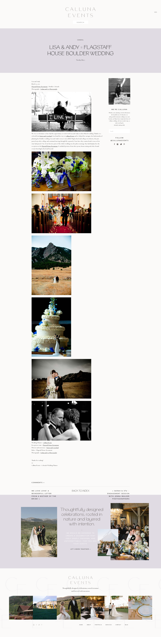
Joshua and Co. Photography (49, 89)
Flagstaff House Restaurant (40, 87)
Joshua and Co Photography (49, 453)
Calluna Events (70, 136)
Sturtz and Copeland (46, 136)
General (80, 40)
